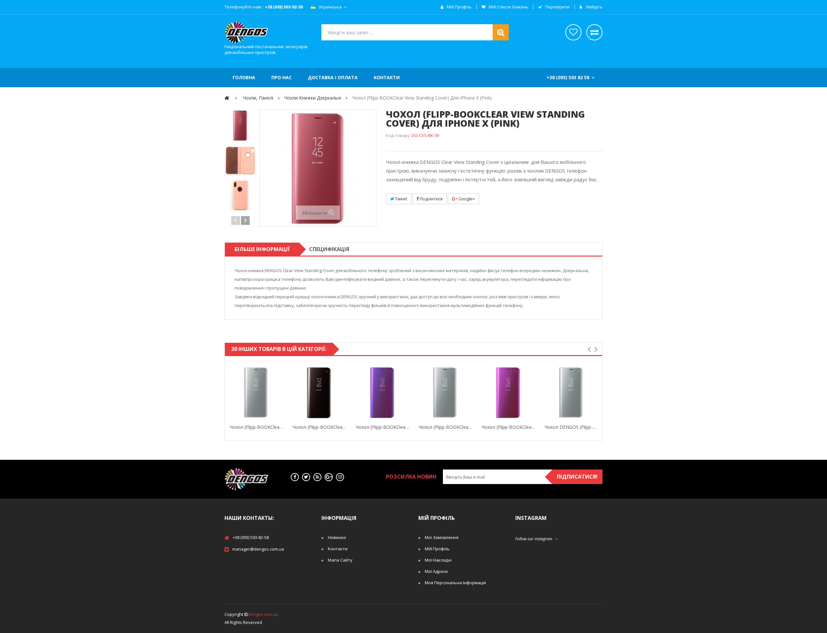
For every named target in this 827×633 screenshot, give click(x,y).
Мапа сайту (340, 560)
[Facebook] (295, 477)
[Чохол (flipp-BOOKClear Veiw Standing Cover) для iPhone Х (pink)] (240, 125)
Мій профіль (459, 7)
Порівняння (594, 32)
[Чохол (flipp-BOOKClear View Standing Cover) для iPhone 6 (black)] (319, 392)
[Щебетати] (306, 477)
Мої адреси (436, 571)
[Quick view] (231, 392)
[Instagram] (340, 477)
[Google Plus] (329, 477)
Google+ (466, 199)
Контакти (338, 549)
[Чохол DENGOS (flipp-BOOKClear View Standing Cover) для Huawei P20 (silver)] (571, 392)
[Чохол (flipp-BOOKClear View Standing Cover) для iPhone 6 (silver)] (256, 392)
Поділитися (431, 199)
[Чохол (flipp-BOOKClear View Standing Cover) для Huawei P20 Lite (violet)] (508, 392)
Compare (282, 392)
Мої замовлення (441, 537)
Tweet (400, 199)
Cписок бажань (573, 32)
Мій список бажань (508, 7)
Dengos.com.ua (263, 614)
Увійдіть (593, 7)
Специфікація (329, 249)
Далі (245, 220)
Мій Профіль (437, 549)
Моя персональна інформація (455, 583)
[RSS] (317, 477)
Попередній (235, 220)
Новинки (337, 537)
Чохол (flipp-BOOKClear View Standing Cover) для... (256, 427)
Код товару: (398, 135)
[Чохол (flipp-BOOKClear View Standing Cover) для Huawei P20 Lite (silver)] (445, 392)
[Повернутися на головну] (227, 98)
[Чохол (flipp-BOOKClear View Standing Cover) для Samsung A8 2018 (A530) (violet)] (382, 392)
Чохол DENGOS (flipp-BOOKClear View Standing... (571, 427)
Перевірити (557, 7)
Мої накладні (438, 560)
